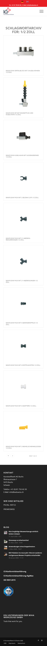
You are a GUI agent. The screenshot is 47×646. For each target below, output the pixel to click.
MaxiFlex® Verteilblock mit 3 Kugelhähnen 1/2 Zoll (23, 71)
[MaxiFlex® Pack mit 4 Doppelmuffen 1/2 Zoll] (23, 346)
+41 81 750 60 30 (16, 5)
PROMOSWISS (9, 509)
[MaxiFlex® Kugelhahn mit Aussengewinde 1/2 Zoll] (23, 136)
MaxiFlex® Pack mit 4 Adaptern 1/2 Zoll (21, 406)
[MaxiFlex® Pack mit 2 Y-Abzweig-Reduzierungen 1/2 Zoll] (23, 219)
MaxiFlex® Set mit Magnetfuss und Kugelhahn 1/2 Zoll (19, 114)
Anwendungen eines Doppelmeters (22, 546)
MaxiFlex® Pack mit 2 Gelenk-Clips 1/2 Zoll (22, 197)
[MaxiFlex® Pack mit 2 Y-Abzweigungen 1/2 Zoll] (23, 261)
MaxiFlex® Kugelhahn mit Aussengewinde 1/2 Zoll (22, 156)
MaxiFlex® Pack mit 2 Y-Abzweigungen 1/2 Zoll (22, 281)
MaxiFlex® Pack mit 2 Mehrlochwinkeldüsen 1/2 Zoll (23, 447)
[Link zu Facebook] (38, 640)
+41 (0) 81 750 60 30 (18, 489)
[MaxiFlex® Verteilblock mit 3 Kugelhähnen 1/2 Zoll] (23, 51)
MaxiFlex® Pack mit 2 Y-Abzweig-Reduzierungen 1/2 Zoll (18, 239)
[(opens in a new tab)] (6, 533)
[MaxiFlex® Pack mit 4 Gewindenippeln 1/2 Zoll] (23, 304)
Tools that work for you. (13, 621)
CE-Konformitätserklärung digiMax (18, 576)
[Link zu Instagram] (41, 640)
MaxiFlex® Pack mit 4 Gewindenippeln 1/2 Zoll (22, 323)
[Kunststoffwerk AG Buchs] (19, 11)
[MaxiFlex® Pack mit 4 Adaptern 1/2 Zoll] (23, 386)
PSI (5, 505)
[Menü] (40, 11)
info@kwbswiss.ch (32, 5)
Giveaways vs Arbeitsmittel (19, 540)
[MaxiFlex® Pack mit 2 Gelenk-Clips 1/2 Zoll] (23, 178)
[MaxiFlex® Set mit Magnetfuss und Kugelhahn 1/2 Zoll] (23, 94)
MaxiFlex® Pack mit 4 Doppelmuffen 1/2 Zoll (23, 365)
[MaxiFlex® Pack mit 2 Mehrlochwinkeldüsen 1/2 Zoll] (23, 427)
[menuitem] (40, 11)
